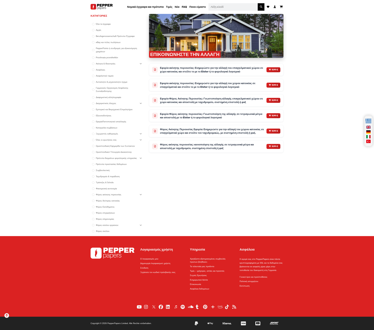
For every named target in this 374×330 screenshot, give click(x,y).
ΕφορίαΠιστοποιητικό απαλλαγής (111, 121)
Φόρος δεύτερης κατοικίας (108, 201)
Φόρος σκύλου (102, 231)
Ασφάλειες (100, 70)
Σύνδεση (144, 268)
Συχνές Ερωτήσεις (198, 275)
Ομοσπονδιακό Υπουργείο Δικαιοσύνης (114, 152)
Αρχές (98, 30)
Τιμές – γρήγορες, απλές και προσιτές (207, 271)
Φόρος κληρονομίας (105, 219)
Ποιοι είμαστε (197, 6)
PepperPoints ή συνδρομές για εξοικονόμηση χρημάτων (116, 50)
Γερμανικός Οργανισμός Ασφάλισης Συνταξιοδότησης (112, 89)
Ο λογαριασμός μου (149, 259)
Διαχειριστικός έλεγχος (106, 103)
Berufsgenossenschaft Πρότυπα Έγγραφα (115, 36)
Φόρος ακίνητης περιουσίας (108, 194)
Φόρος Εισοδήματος (105, 207)
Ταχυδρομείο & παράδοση (108, 176)
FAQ (184, 6)
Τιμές (169, 6)
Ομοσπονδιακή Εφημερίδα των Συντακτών (115, 146)
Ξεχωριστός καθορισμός (107, 134)
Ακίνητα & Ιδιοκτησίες (105, 63)
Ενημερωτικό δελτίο (199, 280)
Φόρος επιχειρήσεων (105, 213)
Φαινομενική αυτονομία (106, 188)
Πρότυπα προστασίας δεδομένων (111, 164)
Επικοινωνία (195, 284)
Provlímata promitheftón (107, 57)
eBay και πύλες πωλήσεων (108, 42)
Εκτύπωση (245, 286)
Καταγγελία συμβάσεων (106, 128)
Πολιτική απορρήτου (249, 281)
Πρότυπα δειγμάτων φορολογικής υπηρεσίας (116, 158)
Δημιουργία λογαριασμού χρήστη (155, 263)
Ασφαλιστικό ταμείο (105, 76)
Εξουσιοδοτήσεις (103, 115)
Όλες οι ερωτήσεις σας (106, 140)
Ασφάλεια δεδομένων (199, 289)
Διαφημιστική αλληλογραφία (108, 97)
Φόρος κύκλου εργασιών (107, 225)
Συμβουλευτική (103, 170)
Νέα (177, 6)
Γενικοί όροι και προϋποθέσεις (253, 277)
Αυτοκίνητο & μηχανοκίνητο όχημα (111, 82)
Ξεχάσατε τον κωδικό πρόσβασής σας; (158, 272)
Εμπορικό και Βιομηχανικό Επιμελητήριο (114, 109)
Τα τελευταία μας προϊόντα (202, 266)
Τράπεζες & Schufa (105, 182)
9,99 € (275, 69)
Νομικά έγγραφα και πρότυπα (145, 6)
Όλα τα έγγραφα (103, 24)
